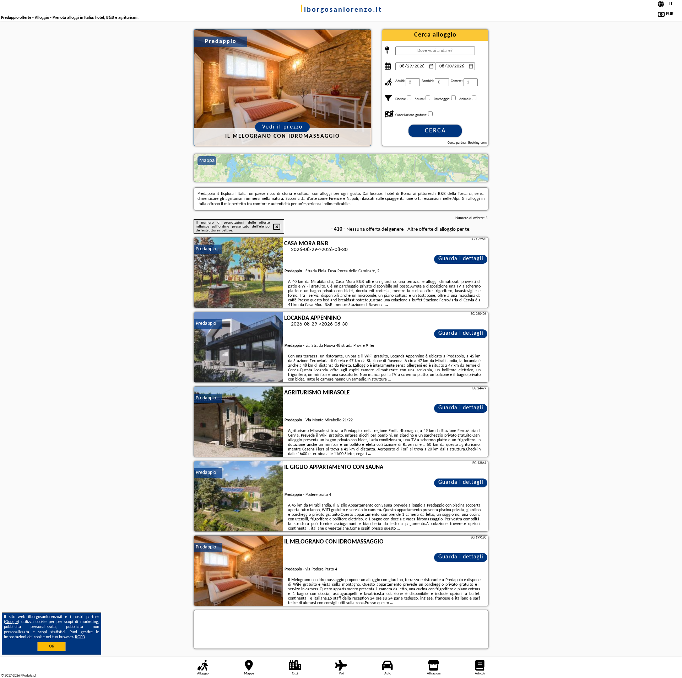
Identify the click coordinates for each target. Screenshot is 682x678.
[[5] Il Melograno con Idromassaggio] (238, 571)
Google (11, 622)
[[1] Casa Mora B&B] (238, 272)
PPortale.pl (28, 676)
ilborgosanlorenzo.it (341, 9)
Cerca (435, 130)
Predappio (206, 249)
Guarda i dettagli (460, 259)
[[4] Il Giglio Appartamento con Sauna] (238, 496)
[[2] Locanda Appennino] (238, 347)
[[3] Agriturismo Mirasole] (238, 422)
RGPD (80, 637)
